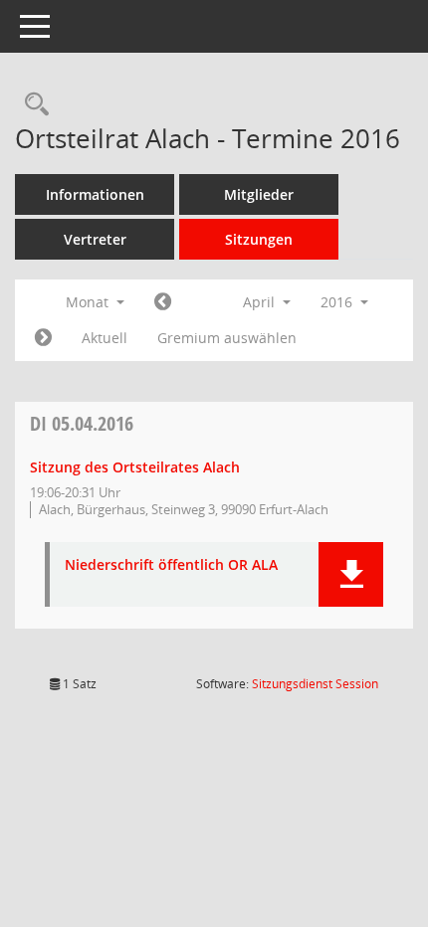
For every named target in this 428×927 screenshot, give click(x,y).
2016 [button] (338, 301)
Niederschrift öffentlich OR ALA (171, 565)
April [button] (261, 301)
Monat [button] (89, 301)
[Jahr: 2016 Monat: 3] (162, 302)
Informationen (95, 194)
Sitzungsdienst (315, 683)
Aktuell (104, 337)
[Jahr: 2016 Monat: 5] (43, 338)
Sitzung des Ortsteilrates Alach (135, 467)
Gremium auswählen (227, 337)
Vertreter (95, 239)
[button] (351, 574)
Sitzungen (259, 239)
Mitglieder (259, 194)
